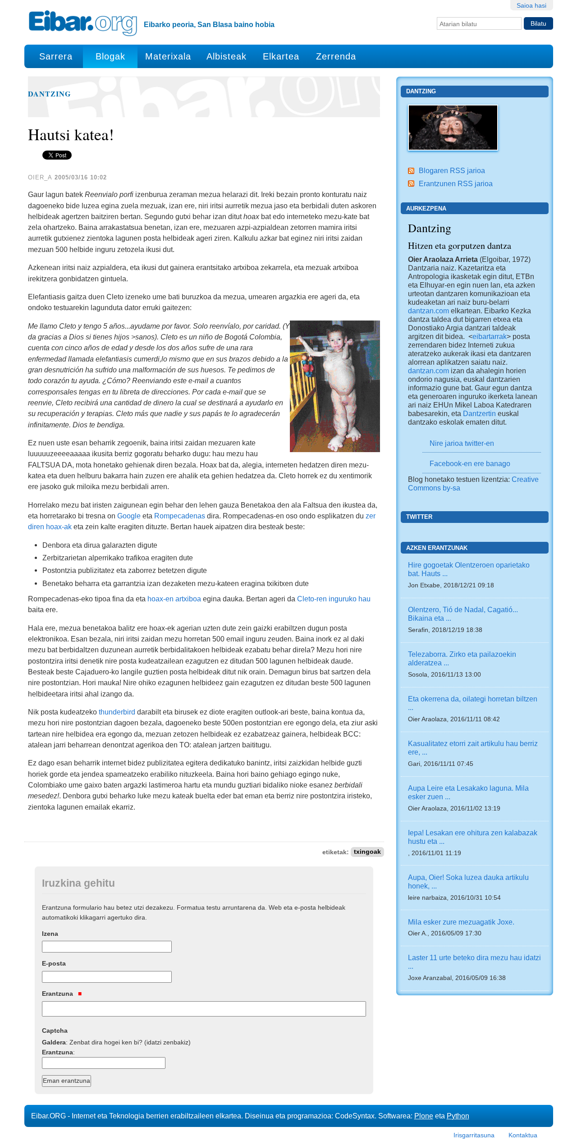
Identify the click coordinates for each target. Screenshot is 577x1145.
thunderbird (117, 712)
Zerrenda (336, 56)
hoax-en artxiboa (174, 599)
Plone (423, 1116)
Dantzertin (479, 413)
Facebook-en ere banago (470, 463)
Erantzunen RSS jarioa (456, 183)
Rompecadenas (179, 516)
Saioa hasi (531, 5)
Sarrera (56, 56)
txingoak (367, 852)
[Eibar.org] (83, 23)
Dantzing (49, 93)
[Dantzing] (453, 127)
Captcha (55, 1030)
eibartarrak (489, 336)
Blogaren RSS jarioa (452, 170)
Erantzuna (58, 993)
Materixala (168, 56)
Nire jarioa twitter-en (462, 443)
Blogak (110, 56)
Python (458, 1116)
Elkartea (281, 56)
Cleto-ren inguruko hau (334, 599)
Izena (50, 933)
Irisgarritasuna (474, 1135)
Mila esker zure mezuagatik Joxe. (461, 922)
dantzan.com (428, 311)
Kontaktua (522, 1135)
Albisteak (226, 56)
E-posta (54, 963)
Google (129, 516)
